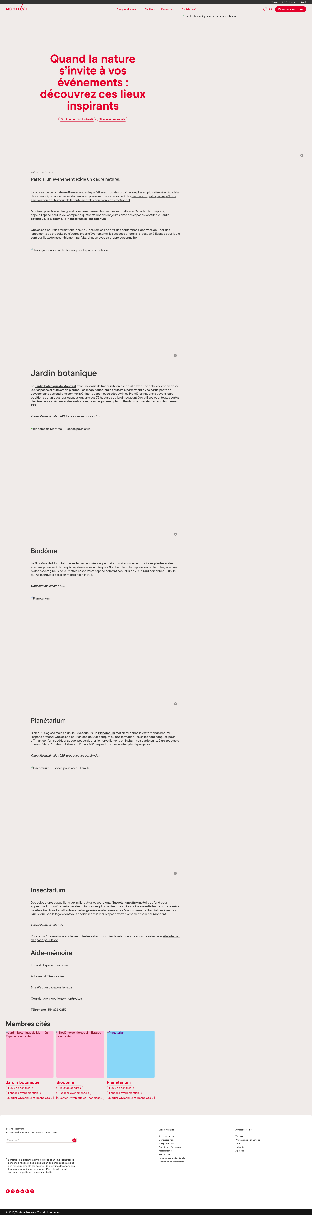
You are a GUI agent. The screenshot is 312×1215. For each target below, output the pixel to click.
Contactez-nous (166, 1139)
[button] (301, 155)
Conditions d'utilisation (170, 1147)
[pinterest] (32, 1191)
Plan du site (164, 1154)
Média (238, 1143)
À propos (239, 1150)
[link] (290, 9)
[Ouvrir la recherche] (270, 9)
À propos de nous (167, 1136)
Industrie (239, 1147)
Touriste (275, 2)
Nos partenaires (166, 1143)
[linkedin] (27, 1191)
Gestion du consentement (171, 1161)
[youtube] (22, 1191)
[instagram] (13, 1191)
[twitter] (18, 1191)
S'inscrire (74, 1140)
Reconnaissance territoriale (172, 1158)
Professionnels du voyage (247, 1139)
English (303, 2)
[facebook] (8, 1191)
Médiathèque (165, 1150)
